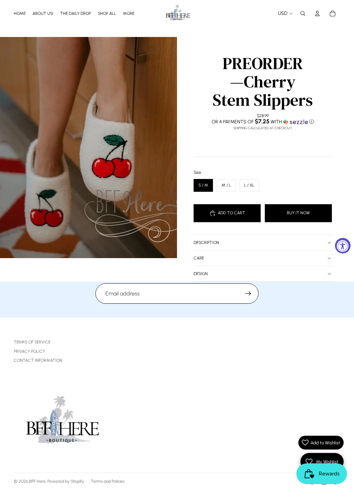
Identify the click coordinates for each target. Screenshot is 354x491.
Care (199, 258)
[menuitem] (129, 13)
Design (201, 273)
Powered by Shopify (65, 481)
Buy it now (298, 212)
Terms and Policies (107, 481)
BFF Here (37, 481)
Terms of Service (32, 342)
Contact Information (38, 360)
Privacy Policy (29, 351)
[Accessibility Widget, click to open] (343, 245)
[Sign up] (248, 293)
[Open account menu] (317, 13)
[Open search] (302, 13)
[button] (263, 121)
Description (206, 242)
